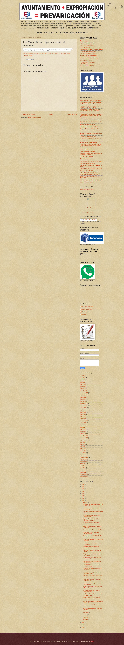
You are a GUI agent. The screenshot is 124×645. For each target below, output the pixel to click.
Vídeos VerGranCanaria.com (87, 182)
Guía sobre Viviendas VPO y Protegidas (90, 58)
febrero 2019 (83, 450)
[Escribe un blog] (28, 59)
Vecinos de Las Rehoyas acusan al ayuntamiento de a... (91, 572)
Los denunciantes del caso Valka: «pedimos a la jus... (91, 547)
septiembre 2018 (84, 461)
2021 (83, 495)
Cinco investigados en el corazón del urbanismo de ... (92, 580)
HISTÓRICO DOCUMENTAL (87, 45)
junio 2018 (82, 468)
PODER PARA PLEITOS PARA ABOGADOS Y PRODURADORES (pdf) (91, 169)
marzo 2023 (83, 416)
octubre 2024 (83, 408)
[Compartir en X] (30, 59)
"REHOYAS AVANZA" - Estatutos (88, 53)
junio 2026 (82, 378)
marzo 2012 (83, 472)
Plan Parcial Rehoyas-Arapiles (87, 163)
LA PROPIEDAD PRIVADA (86, 156)
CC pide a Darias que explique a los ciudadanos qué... (91, 516)
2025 (83, 622)
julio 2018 (82, 465)
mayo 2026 (83, 380)
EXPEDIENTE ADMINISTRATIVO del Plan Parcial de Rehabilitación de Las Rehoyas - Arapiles (90, 146)
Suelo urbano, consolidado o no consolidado (91, 180)
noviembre (86, 617)
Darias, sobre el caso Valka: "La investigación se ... (91, 533)
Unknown (84, 314)
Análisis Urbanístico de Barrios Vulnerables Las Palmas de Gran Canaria (90, 103)
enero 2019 (83, 453)
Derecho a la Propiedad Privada (88, 136)
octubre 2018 (83, 459)
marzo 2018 (83, 470)
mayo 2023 (83, 414)
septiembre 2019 (84, 440)
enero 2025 (83, 401)
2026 (83, 625)
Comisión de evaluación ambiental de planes (91, 131)
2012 (83, 486)
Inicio (51, 114)
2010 (83, 484)
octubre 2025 (83, 395)
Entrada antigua (71, 114)
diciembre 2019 (84, 435)
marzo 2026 (83, 384)
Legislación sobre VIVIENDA (87, 43)
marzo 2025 (83, 397)
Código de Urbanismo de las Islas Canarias (90, 128)
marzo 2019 (83, 448)
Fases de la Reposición (86, 149)
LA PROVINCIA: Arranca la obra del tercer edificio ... (91, 598)
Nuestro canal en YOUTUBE (87, 65)
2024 (83, 500)
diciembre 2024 (84, 403)
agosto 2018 (83, 463)
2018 (83, 488)
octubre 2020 (83, 423)
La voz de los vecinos (85, 47)
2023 (83, 498)
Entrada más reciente (28, 114)
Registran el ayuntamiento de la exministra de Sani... (90, 519)
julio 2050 (82, 375)
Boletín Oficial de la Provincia (87, 124)
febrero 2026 (83, 386)
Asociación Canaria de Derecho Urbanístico (90, 119)
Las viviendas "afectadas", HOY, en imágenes (91, 49)
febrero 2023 (83, 418)
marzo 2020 (83, 429)
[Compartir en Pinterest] (33, 59)
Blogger (92, 641)
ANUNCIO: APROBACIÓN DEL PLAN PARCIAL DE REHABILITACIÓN (89, 106)
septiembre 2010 (84, 476)
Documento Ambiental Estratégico (88, 142)
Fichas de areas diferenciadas (87, 151)
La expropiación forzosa (86, 60)
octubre (85, 615)
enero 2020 (83, 433)
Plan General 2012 (84, 159)
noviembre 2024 (84, 405)
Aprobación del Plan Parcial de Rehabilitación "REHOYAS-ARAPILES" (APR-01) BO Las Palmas (91, 116)
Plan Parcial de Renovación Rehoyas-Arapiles (91, 161)
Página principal (84, 41)
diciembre (85, 619)
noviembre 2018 (84, 457)
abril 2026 (82, 382)
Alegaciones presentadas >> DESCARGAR (90, 100)
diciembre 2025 (84, 390)
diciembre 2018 (84, 455)
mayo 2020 (83, 425)
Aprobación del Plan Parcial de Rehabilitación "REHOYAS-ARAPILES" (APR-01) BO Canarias (91, 111)
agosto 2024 (83, 412)
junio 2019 (82, 442)
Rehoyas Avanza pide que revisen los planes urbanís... (92, 558)
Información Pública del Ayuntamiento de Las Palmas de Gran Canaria (91, 154)
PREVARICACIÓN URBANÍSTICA (88, 172)
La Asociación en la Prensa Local (88, 51)
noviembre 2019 (84, 438)
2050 (83, 627)
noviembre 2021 (84, 420)
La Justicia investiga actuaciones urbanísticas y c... (91, 523)
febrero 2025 (83, 399)
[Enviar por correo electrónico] (27, 59)
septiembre (86, 612)
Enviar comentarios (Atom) (34, 117)
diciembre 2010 (84, 474)
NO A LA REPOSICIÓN (87, 306)
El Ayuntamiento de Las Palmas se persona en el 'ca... (91, 591)
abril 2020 (82, 427)
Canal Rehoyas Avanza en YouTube (89, 126)
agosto (85, 502)
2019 (83, 491)
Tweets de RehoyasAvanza (86, 189)
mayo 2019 (83, 444)
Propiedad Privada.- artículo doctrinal (89, 174)
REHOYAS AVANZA (87, 309)
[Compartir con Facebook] (32, 59)
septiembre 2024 (84, 410)
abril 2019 (82, 446)
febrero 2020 (83, 431)
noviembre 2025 (84, 393)
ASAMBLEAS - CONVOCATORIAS (89, 56)
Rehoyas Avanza (86, 311)
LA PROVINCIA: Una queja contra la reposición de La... (92, 565)
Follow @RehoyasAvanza (86, 212)
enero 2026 (83, 388)
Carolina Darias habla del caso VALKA (92, 529)
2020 (83, 493)
